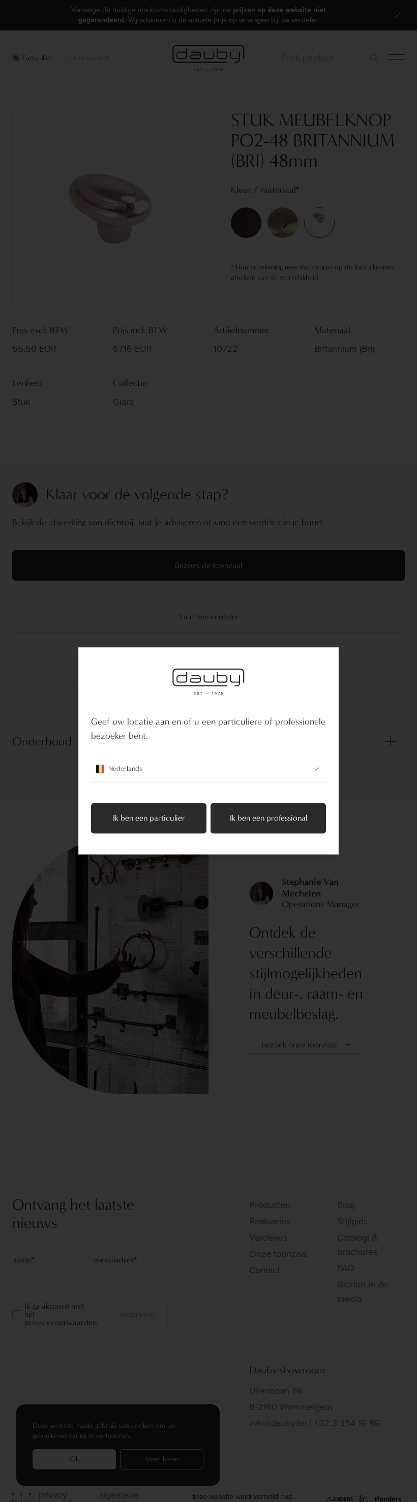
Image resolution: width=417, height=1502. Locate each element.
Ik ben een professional (268, 818)
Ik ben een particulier (149, 818)
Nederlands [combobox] (125, 769)
